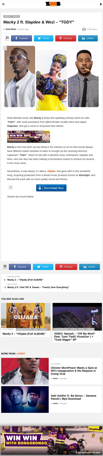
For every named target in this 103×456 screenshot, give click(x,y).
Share (5, 48)
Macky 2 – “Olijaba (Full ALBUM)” (24, 333)
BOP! (36, 329)
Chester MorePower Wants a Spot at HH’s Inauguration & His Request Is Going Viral (74, 370)
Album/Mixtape (24, 329)
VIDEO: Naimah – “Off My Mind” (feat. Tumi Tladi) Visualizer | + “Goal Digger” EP (74, 336)
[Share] (51, 188)
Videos (90, 329)
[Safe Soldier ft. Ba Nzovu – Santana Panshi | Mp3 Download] (25, 399)
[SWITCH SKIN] (101, 4)
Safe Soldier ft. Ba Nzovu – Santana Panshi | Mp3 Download (73, 397)
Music (82, 329)
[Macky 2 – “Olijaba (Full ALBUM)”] (25, 317)
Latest (43, 329)
